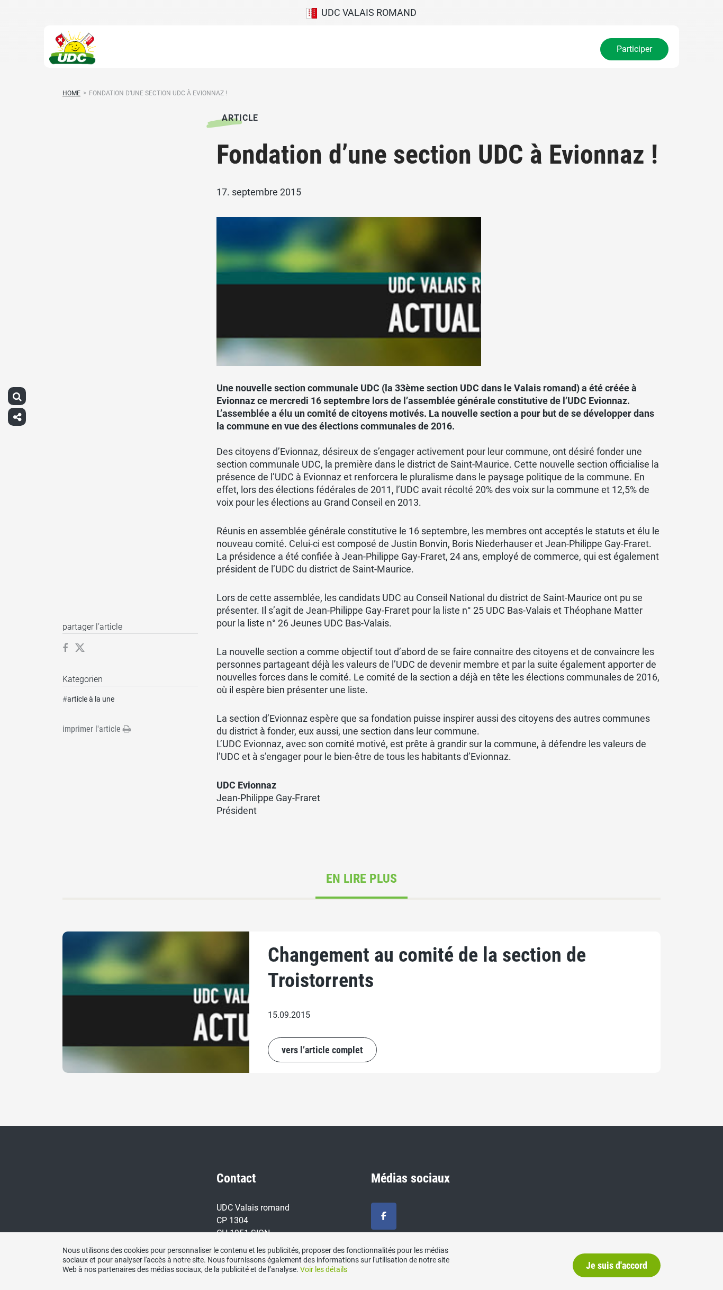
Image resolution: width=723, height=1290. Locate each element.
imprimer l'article (92, 729)
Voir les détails (323, 1269)
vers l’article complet (322, 1049)
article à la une (90, 699)
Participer (634, 49)
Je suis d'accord (616, 1265)
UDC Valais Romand (367, 12)
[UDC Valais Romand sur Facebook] (383, 1216)
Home (71, 93)
